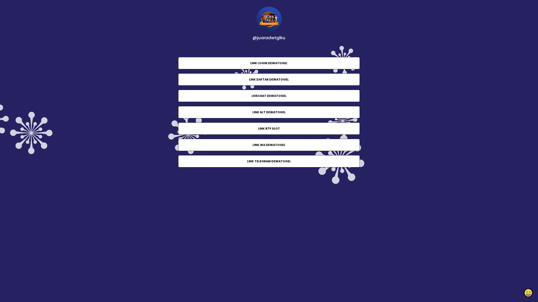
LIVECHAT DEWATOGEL (269, 96)
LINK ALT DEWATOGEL (269, 112)
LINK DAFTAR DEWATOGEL (269, 79)
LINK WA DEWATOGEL (269, 145)
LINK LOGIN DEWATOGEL (268, 63)
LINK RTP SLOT (269, 128)
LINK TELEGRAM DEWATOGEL (269, 161)
